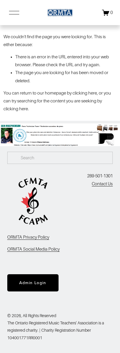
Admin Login (32, 283)
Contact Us (102, 183)
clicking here (85, 93)
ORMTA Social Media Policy (33, 249)
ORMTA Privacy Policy (28, 237)
